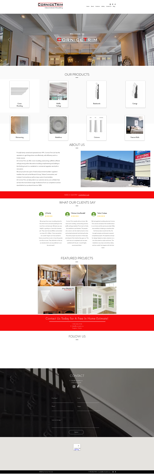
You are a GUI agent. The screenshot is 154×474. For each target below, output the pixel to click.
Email (78, 398)
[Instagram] (74, 386)
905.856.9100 (77, 324)
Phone (53, 406)
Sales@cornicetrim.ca (77, 326)
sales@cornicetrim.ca (104, 472)
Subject (79, 406)
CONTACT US (84, 195)
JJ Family (48, 213)
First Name (54, 398)
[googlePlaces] (112, 4)
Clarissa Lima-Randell (78, 213)
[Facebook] (78, 386)
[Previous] (9, 40)
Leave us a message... (56, 420)
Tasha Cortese (102, 213)
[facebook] (115, 4)
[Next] (145, 40)
